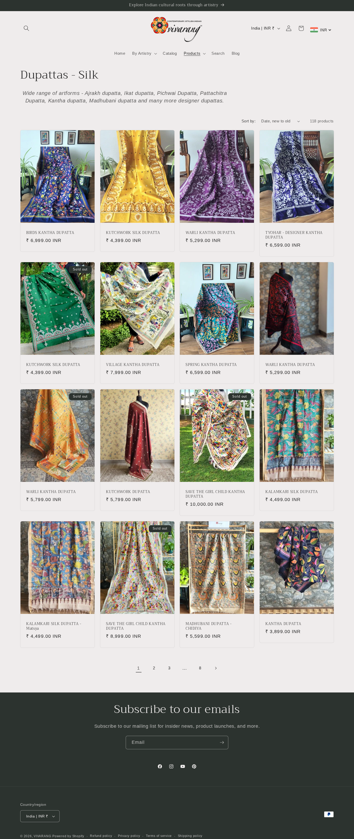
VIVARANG (42, 836)
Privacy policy (129, 836)
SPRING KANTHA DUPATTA (211, 364)
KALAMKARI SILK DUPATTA (291, 491)
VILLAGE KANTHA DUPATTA (133, 364)
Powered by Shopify (68, 836)
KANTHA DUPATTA (283, 623)
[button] (26, 28)
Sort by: (249, 121)
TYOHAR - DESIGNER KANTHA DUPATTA (294, 235)
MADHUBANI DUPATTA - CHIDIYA (209, 626)
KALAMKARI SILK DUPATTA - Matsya (53, 626)
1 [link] (138, 668)
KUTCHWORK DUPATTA (128, 491)
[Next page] (215, 668)
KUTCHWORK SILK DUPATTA (133, 233)
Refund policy (101, 836)
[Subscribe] (222, 742)
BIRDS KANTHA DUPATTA (50, 233)
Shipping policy (190, 836)
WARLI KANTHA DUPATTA (210, 233)
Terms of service (159, 836)
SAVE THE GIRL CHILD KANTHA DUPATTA (215, 494)
